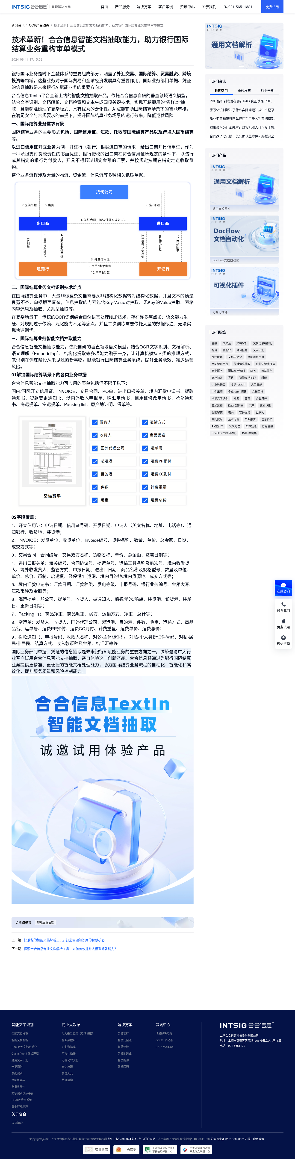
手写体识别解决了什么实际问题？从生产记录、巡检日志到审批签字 (244, 109)
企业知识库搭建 (265, 364)
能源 (236, 398)
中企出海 (217, 391)
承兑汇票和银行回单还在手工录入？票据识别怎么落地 (244, 118)
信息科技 (266, 419)
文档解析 (242, 343)
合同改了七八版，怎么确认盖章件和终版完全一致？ (244, 136)
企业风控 (261, 398)
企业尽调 (233, 419)
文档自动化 (235, 357)
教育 (247, 398)
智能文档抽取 (45, 922)
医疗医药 (217, 357)
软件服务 (244, 412)
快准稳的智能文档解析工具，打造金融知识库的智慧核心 (64, 940)
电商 (231, 412)
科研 (264, 378)
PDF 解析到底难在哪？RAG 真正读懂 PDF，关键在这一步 (244, 101)
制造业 (227, 350)
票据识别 (265, 405)
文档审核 (257, 391)
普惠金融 (267, 426)
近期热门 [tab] (221, 90)
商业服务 (217, 371)
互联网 (260, 412)
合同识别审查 (220, 364)
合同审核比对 (256, 357)
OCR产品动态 (39, 25)
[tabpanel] (244, 118)
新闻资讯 (18, 25)
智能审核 (217, 412)
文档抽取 (217, 378)
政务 (253, 371)
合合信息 (242, 350)
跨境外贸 (266, 371)
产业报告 (250, 419)
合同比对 (217, 419)
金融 (214, 343)
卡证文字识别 (220, 398)
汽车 (251, 405)
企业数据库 (218, 384)
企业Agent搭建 (237, 391)
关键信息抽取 (242, 364)
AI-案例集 (217, 426)
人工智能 (256, 384)
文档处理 (234, 426)
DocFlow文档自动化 (224, 433)
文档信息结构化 (262, 343)
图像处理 (251, 426)
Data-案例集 (235, 405)
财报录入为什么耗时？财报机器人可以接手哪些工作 (244, 127)
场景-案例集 (249, 433)
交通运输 (217, 405)
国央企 (227, 343)
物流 (214, 350)
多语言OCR (238, 384)
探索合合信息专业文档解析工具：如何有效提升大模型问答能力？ (71, 948)
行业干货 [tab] (267, 90)
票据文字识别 (236, 371)
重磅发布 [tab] (244, 90)
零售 (231, 378)
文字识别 (258, 350)
